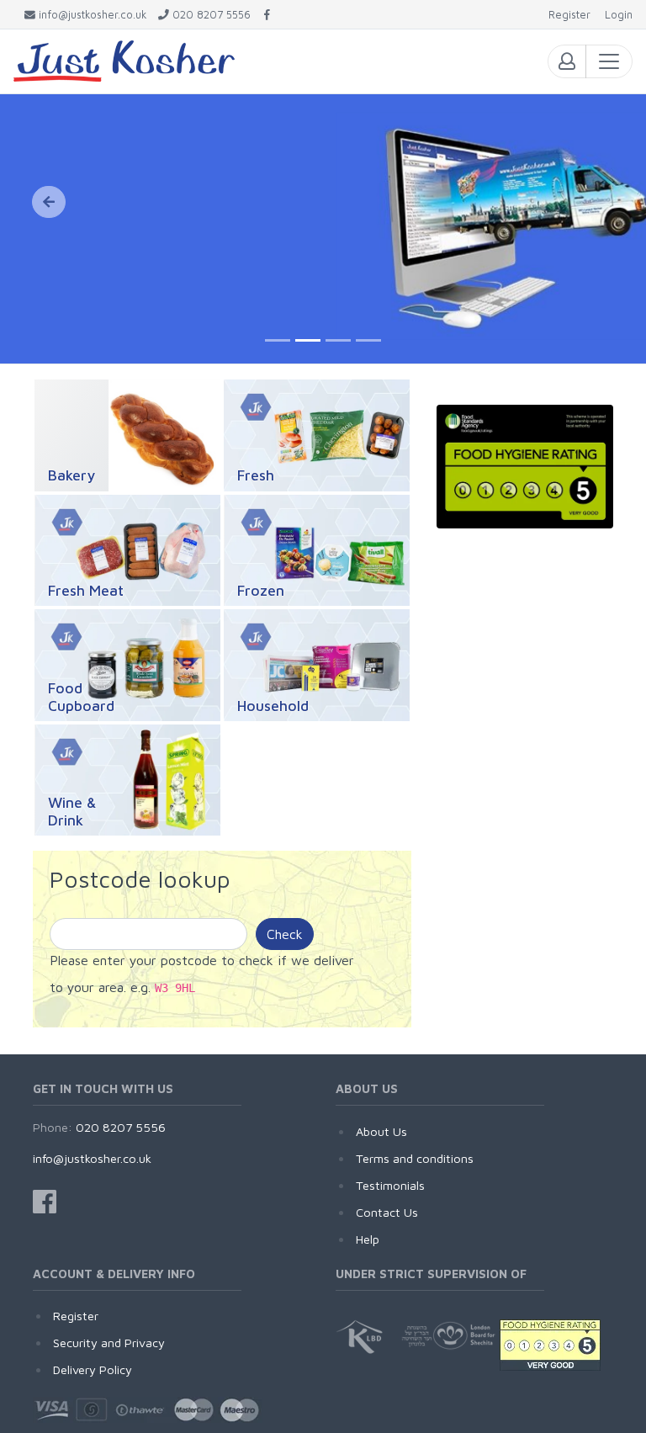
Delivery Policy (92, 1369)
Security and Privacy (109, 1342)
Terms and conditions (415, 1158)
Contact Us (387, 1212)
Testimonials (390, 1185)
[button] (48, 202)
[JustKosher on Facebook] (267, 14)
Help (367, 1239)
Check (285, 934)
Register (75, 1315)
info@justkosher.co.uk (92, 1158)
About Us (381, 1131)
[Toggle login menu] (567, 61)
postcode (189, 960)
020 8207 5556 (121, 1127)
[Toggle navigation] (609, 61)
